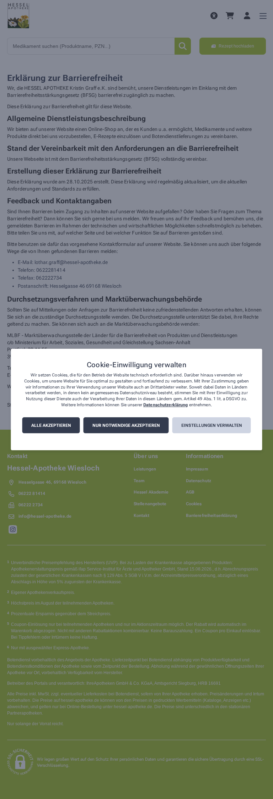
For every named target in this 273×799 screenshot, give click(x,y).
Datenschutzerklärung (165, 404)
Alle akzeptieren (51, 425)
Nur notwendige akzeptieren (126, 425)
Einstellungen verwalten (211, 425)
